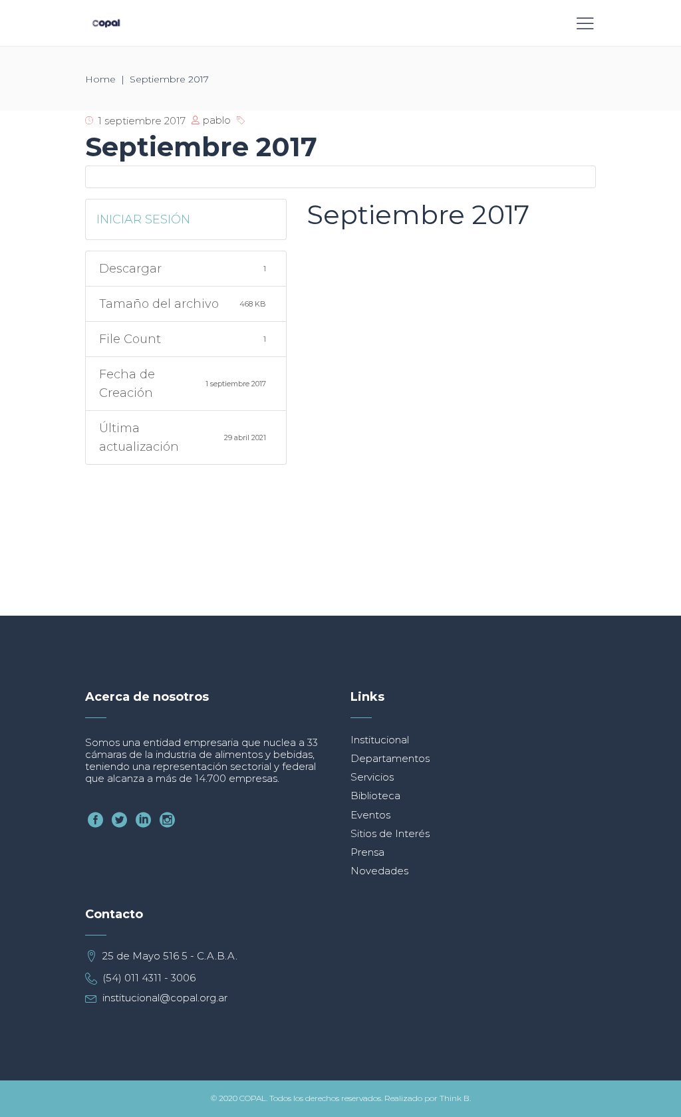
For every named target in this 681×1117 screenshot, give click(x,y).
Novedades (379, 870)
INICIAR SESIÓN (143, 219)
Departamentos (390, 758)
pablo (217, 120)
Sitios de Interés (390, 833)
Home (100, 79)
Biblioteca (375, 795)
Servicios (372, 777)
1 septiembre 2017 (142, 120)
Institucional (379, 739)
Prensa (367, 852)
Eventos (370, 814)
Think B (455, 1098)
